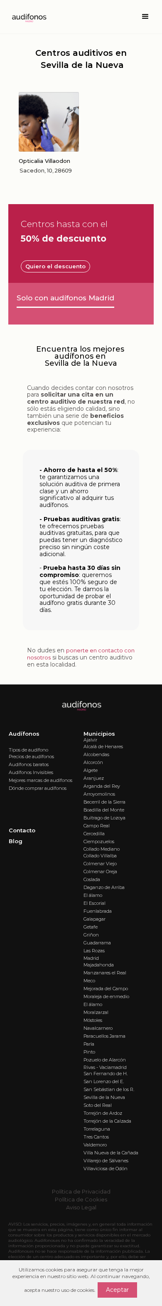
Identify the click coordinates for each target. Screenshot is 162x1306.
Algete (90, 770)
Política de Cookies (81, 1199)
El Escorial (94, 903)
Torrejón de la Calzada (107, 1121)
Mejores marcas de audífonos (40, 780)
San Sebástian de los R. (108, 1089)
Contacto (22, 830)
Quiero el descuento (55, 266)
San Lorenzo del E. (103, 1081)
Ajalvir (90, 740)
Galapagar (94, 919)
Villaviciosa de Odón (105, 1168)
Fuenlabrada (97, 911)
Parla (88, 1044)
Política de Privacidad (81, 1191)
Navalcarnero (98, 1028)
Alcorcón (93, 762)
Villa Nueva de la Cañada (110, 1153)
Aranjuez (93, 778)
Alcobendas (96, 754)
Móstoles (92, 1020)
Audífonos (24, 733)
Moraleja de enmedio (106, 996)
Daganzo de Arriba (104, 887)
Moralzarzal (95, 1012)
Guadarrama (97, 943)
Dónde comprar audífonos (37, 788)
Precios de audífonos (31, 756)
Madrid (91, 958)
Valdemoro (95, 1145)
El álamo (92, 895)
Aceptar (117, 1290)
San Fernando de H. (105, 1073)
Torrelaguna (96, 1129)
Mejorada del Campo (105, 988)
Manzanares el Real (104, 973)
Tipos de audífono (28, 750)
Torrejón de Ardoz (102, 1113)
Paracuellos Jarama (104, 1036)
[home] (26, 16)
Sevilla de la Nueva (104, 1097)
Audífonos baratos (29, 764)
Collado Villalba (100, 856)
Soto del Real (97, 1105)
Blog (15, 841)
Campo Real (96, 826)
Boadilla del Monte (103, 810)
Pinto (89, 1052)
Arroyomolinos (99, 794)
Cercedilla (94, 834)
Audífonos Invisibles (31, 772)
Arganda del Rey (101, 786)
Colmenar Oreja (100, 871)
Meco (89, 981)
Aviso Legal (81, 1207)
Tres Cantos (96, 1137)
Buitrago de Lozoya (104, 818)
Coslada (91, 879)
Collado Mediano (101, 849)
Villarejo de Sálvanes (105, 1161)
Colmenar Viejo (100, 864)
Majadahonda (98, 965)
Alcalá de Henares (103, 746)
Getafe (90, 927)
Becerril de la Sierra (104, 802)
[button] (145, 16)
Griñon (91, 935)
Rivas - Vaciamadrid (105, 1067)
